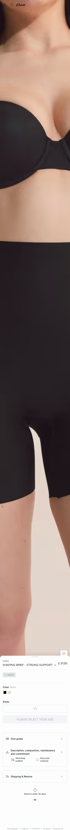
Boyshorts (58, 828)
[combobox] (35, 709)
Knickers (36, 828)
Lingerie (25, 828)
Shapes (46, 828)
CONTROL (5, 661)
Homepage (12, 828)
